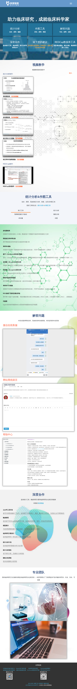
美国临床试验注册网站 (9, 670)
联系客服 (41, 503)
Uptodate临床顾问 (45, 668)
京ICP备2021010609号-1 (32, 685)
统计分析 (40, 205)
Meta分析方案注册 (21, 668)
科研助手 (41, 683)
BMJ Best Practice (45, 670)
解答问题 (46, 683)
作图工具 (48, 205)
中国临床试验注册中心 (9, 668)
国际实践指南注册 (21, 670)
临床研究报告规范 (33, 668)
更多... (71, 73)
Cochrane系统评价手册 (33, 670)
